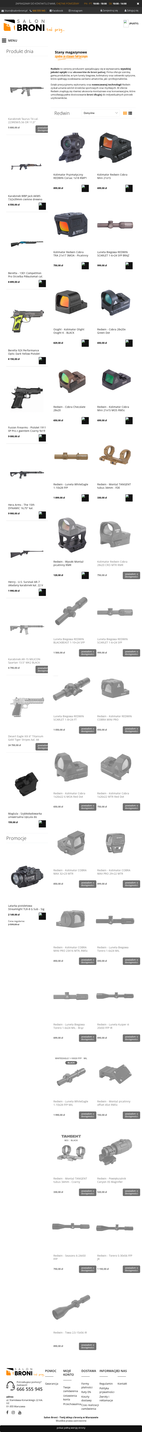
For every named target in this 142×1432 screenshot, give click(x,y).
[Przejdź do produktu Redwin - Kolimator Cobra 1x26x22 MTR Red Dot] (115, 766)
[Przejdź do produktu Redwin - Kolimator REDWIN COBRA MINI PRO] (115, 689)
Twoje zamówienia (70, 1389)
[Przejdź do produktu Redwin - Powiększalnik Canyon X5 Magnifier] (115, 1151)
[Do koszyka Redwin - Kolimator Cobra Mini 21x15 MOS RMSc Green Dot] (129, 420)
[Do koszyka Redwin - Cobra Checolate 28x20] (85, 420)
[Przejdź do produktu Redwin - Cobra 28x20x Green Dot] (115, 302)
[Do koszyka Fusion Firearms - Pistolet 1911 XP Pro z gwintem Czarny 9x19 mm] (42, 438)
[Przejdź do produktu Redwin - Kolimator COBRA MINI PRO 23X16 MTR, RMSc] (71, 920)
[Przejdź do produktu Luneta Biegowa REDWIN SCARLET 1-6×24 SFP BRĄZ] (115, 224)
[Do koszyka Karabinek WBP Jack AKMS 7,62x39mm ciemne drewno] (42, 206)
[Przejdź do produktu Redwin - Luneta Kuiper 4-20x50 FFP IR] (115, 997)
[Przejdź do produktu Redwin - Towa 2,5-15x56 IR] (71, 1305)
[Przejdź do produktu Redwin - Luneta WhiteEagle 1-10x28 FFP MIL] (71, 1074)
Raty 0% (86, 1392)
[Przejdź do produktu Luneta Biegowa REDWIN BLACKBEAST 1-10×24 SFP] (71, 611)
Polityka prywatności (106, 1390)
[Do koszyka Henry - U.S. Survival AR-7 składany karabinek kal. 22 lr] (42, 592)
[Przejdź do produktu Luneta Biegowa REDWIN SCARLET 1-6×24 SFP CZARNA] (115, 611)
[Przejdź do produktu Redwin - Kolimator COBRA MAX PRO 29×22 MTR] (115, 843)
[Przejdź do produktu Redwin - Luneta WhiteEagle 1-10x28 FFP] (71, 457)
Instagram (77, 10)
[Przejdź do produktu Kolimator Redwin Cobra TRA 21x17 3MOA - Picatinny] (71, 224)
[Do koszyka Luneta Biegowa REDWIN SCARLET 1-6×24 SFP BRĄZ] (129, 265)
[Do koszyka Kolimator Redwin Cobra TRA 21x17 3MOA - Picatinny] (85, 265)
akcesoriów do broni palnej (89, 72)
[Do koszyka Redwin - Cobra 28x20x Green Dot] (129, 343)
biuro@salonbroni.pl (16, 10)
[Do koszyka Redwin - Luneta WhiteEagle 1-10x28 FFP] (85, 498)
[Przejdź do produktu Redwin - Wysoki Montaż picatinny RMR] (71, 534)
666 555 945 (39, 10)
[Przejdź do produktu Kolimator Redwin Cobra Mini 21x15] (115, 147)
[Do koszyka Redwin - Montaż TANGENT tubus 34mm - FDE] (129, 498)
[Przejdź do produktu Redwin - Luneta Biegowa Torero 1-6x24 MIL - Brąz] (71, 997)
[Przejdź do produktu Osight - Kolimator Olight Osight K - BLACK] (71, 302)
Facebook (58, 10)
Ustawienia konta (70, 1397)
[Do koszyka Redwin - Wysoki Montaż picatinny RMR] (85, 575)
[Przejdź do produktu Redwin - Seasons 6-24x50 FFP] (71, 1228)
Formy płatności (87, 1385)
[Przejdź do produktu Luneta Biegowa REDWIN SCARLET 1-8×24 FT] (71, 689)
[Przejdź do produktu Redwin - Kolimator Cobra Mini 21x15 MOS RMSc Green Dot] (115, 379)
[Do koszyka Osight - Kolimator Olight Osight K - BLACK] (85, 343)
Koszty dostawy (86, 1398)
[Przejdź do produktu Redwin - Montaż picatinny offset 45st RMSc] (115, 1074)
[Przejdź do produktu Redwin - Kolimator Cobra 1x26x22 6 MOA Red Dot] (71, 766)
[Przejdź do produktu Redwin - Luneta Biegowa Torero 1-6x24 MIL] (115, 920)
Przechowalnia (72, 1404)
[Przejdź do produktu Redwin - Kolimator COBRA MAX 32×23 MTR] (71, 843)
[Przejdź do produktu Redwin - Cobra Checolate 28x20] (71, 379)
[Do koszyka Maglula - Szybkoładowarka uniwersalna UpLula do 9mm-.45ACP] (42, 824)
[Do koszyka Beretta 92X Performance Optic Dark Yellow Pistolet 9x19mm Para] (42, 360)
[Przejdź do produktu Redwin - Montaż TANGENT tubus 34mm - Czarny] (71, 1151)
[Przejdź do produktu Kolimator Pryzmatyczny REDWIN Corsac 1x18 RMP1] (71, 147)
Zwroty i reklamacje (106, 1398)
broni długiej (94, 94)
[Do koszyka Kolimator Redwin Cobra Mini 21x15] (129, 188)
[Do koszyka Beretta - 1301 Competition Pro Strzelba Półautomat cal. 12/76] (42, 283)
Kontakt (122, 1383)
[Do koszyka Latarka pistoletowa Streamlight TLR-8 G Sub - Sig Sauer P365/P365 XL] (42, 916)
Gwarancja (51, 1383)
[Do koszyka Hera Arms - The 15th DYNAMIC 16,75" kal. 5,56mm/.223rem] (42, 515)
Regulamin (106, 1383)
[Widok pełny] (130, 113)
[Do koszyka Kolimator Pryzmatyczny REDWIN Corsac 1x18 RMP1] (85, 188)
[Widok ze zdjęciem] (125, 113)
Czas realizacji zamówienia (90, 1406)
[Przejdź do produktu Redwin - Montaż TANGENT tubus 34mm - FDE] (115, 457)
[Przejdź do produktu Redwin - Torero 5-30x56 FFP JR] (115, 1228)
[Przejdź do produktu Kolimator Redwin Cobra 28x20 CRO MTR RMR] (115, 534)
